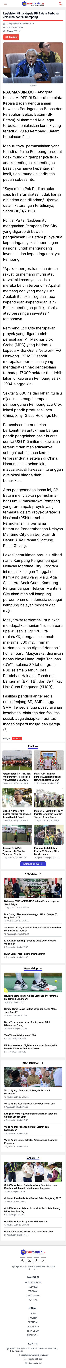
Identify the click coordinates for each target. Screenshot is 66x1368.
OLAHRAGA (33, 1326)
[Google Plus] (43, 1260)
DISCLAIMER (33, 1295)
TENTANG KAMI (33, 1282)
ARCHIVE (31, 1335)
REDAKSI (33, 1286)
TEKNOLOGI (33, 1330)
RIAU (33, 1313)
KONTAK (33, 1299)
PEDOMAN (33, 1291)
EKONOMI (33, 1322)
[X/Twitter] (29, 1260)
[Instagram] (22, 1260)
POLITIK (33, 1317)
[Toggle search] (60, 4)
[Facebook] (36, 1260)
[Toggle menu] (5, 4)
